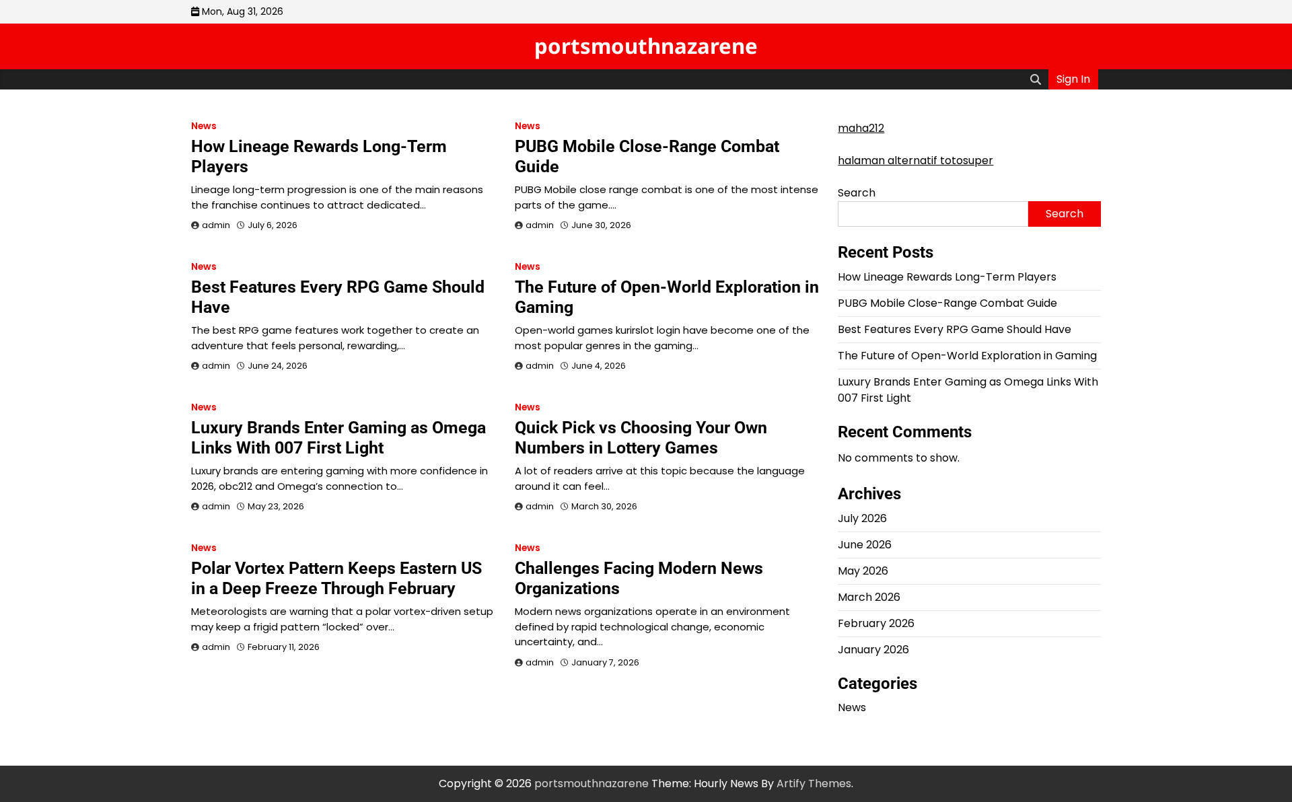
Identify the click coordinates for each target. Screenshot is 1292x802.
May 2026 (863, 571)
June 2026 (865, 544)
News (204, 126)
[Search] (1036, 79)
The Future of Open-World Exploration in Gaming (967, 355)
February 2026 (876, 623)
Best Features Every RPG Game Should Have (954, 329)
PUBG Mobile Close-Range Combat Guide (947, 303)
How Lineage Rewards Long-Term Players (947, 277)
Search (856, 192)
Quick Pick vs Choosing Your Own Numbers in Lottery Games (641, 438)
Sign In (1073, 79)
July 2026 (862, 518)
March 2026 (869, 597)
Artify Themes (814, 783)
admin (216, 225)
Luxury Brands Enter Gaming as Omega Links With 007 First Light (338, 438)
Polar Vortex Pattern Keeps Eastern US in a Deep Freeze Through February (336, 578)
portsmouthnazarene (646, 46)
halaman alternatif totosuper (915, 160)
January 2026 (873, 649)
